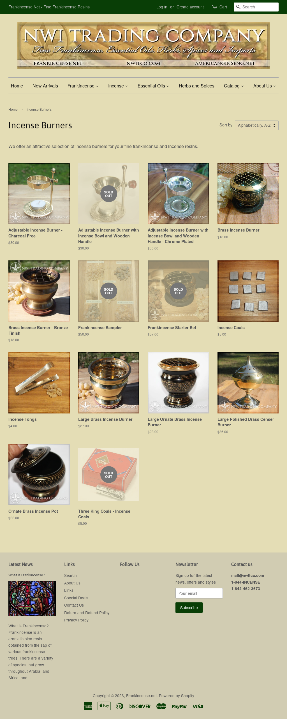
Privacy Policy (76, 620)
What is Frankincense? (26, 575)
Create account (190, 7)
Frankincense (82, 85)
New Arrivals (45, 85)
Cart (223, 7)
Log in (161, 7)
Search (70, 575)
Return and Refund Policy (87, 612)
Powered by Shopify (176, 695)
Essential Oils (152, 85)
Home (17, 85)
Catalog (232, 85)
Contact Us (74, 605)
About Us (263, 85)
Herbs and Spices (196, 85)
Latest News (20, 564)
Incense (116, 85)
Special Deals (76, 597)
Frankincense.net (141, 695)
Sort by (225, 125)
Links (68, 590)
